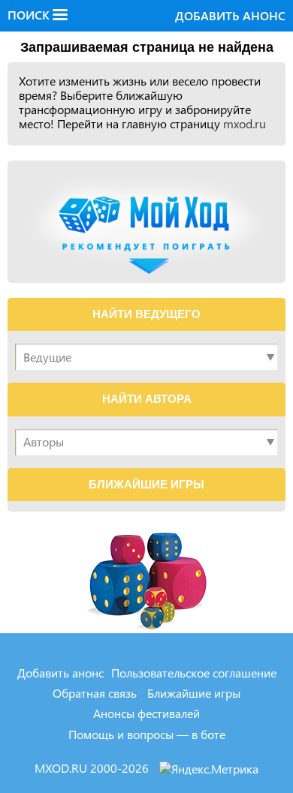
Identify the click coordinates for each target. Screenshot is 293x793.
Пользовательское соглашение (193, 672)
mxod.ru (244, 123)
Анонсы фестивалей (146, 713)
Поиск (30, 15)
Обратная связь (95, 693)
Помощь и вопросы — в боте (146, 734)
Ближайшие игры (193, 693)
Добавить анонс (230, 15)
